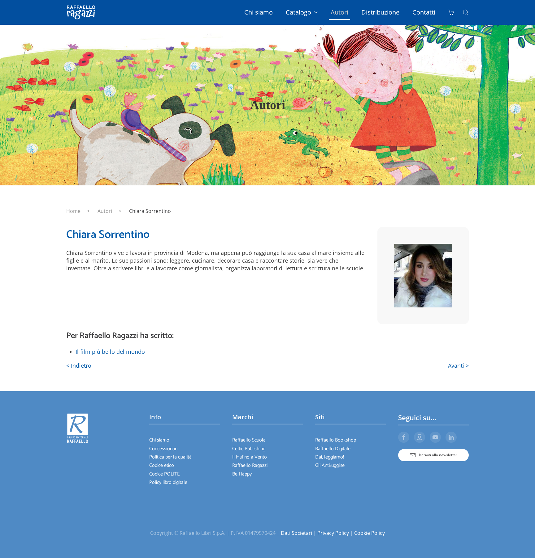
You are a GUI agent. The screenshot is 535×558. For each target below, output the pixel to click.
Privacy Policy (333, 533)
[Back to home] (82, 12)
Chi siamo (258, 12)
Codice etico (161, 465)
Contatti (423, 12)
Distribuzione (380, 12)
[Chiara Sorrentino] (423, 275)
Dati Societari (296, 533)
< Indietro (78, 365)
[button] (466, 12)
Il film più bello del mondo (110, 351)
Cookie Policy (369, 533)
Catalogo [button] (298, 12)
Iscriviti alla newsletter (438, 455)
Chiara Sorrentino (108, 235)
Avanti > (458, 365)
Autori (339, 12)
